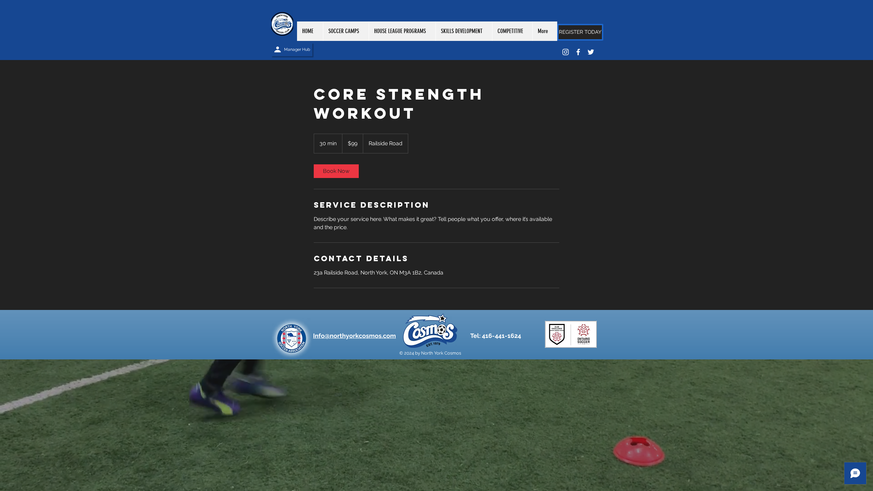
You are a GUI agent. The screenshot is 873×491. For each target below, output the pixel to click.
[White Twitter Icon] (591, 52)
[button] (402, 31)
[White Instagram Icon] (565, 52)
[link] (336, 171)
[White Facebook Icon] (578, 52)
